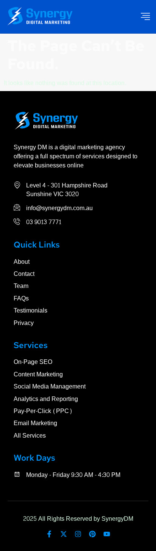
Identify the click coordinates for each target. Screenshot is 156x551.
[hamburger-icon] (145, 17)
